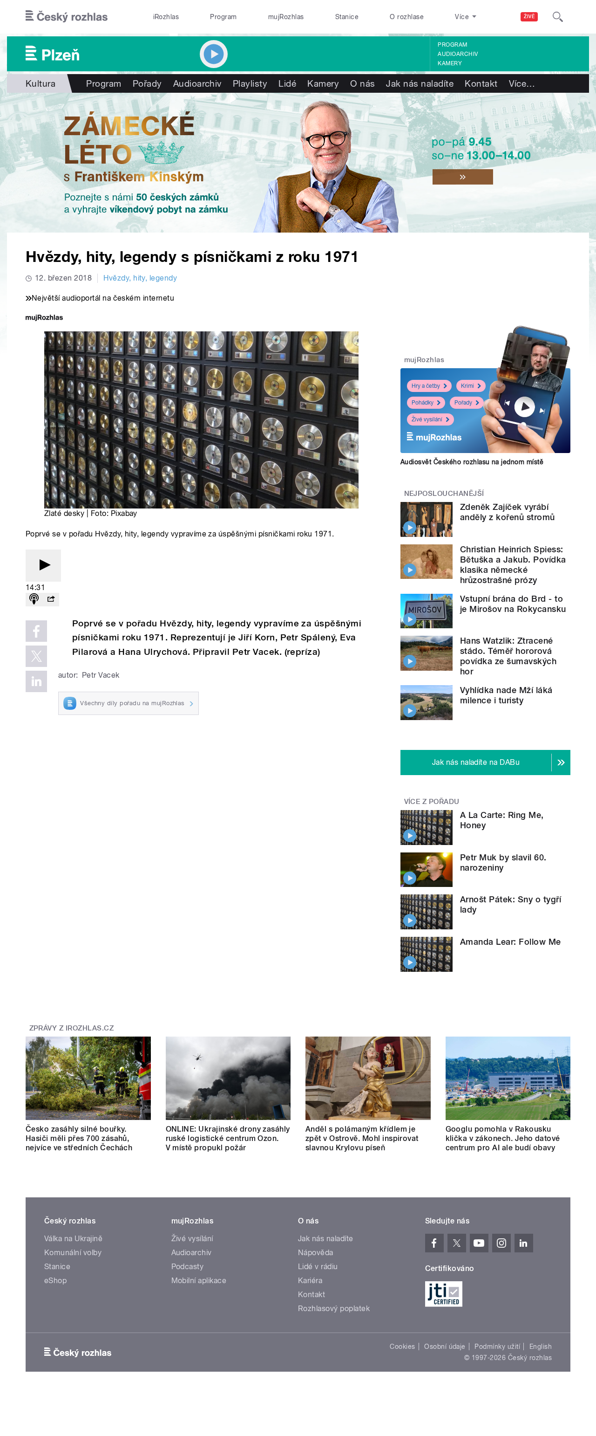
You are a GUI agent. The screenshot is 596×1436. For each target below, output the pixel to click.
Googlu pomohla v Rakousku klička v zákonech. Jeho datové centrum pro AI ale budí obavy (503, 1138)
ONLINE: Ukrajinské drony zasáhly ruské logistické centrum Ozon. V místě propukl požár (228, 1138)
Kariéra (310, 1280)
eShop (55, 1280)
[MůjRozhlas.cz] (44, 318)
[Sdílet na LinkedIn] (36, 681)
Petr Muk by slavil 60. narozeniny (503, 862)
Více (522, 83)
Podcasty (187, 1266)
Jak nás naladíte (420, 83)
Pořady (147, 83)
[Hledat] (557, 17)
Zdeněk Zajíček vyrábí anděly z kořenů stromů (507, 512)
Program (223, 17)
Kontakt (481, 83)
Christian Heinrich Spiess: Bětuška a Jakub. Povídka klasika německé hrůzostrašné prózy (513, 564)
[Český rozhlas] (67, 17)
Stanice (347, 17)
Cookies (402, 1346)
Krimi (467, 386)
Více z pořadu (432, 801)
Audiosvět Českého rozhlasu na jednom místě (471, 462)
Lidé (287, 83)
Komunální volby (73, 1252)
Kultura (40, 83)
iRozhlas (166, 17)
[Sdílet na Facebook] (36, 631)
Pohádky (422, 402)
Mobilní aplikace (199, 1280)
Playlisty (250, 83)
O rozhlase (407, 17)
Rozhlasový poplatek (334, 1308)
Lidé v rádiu (318, 1266)
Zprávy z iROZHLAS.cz (71, 1028)
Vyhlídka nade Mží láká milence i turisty (506, 695)
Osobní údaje (445, 1346)
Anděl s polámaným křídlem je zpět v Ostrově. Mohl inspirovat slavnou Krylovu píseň (362, 1138)
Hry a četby (426, 386)
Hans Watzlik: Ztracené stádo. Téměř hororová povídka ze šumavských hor (508, 656)
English (540, 1346)
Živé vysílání (427, 419)
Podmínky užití (497, 1346)
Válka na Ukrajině (73, 1238)
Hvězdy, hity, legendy (140, 278)
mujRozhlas (286, 17)
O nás (362, 83)
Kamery (450, 63)
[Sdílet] (50, 599)
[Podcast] (34, 599)
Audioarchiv (458, 54)
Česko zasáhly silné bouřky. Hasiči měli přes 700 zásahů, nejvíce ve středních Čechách (79, 1138)
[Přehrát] (43, 566)
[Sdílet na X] (36, 656)
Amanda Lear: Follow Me (510, 942)
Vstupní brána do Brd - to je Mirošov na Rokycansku (513, 604)
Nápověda (315, 1252)
